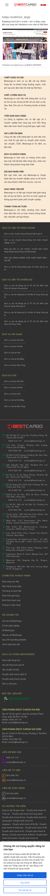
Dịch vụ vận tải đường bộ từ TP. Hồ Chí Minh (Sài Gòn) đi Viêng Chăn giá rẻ (26, 304)
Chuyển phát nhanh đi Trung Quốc (27, 813)
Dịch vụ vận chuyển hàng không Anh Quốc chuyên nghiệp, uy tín (26, 241)
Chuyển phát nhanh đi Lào (13, 817)
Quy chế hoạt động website (14, 639)
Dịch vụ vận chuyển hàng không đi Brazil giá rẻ (23, 233)
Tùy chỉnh (25, 882)
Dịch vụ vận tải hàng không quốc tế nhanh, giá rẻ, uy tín (26, 268)
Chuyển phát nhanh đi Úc (13, 831)
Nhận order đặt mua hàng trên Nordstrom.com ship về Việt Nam (25, 23)
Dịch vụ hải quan (9, 683)
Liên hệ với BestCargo (12, 620)
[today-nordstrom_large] (25, 44)
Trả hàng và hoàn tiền (11, 590)
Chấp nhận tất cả (25, 875)
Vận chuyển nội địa (10, 669)
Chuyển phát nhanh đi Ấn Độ (25, 824)
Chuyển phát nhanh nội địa (14, 678)
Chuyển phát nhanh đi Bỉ (36, 827)
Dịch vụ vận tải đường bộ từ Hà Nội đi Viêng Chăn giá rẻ (26, 313)
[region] (25, 868)
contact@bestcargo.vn (18, 722)
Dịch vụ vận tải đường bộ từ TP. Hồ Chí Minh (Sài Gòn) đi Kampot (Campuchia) (26, 286)
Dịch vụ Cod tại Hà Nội (13, 346)
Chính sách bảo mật (11, 644)
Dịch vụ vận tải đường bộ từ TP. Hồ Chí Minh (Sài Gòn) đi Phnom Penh (26, 322)
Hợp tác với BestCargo (12, 635)
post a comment (34, 64)
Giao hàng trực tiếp (10, 581)
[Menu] (7, 5)
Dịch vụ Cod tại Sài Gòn (14, 340)
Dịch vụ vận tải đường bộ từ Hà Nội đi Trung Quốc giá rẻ (26, 295)
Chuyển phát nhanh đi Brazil (22, 834)
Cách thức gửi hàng (10, 595)
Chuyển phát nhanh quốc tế (14, 674)
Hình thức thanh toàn (11, 600)
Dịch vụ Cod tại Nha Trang (14, 365)
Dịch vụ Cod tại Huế (12, 352)
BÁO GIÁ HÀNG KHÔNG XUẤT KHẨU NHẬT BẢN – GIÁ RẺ (26, 259)
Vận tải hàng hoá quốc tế (13, 664)
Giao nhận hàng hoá (11, 660)
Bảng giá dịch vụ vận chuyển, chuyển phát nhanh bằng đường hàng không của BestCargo (26, 250)
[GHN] (19, 698)
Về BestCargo (8, 630)
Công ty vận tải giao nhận (13, 810)
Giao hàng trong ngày (11, 586)
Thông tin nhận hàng (11, 604)
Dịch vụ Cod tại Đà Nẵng (14, 359)
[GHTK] (5, 698)
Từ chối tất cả (25, 890)
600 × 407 (28, 21)
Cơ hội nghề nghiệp (10, 625)
